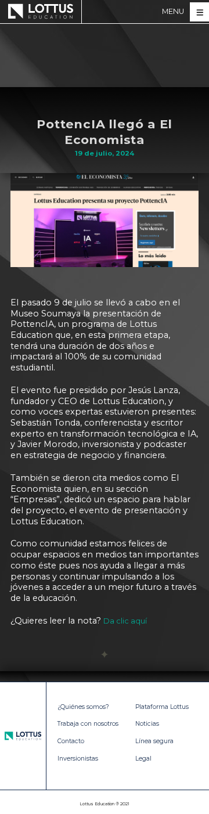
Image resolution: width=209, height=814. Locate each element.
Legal (143, 758)
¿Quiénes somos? (83, 707)
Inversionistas (77, 758)
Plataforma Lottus (162, 707)
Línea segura (154, 741)
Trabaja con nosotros (87, 723)
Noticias (147, 723)
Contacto (70, 741)
